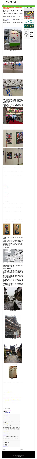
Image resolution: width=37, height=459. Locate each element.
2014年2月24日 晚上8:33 (5, 446)
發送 (31, 36)
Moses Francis (20, 456)
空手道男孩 (4, 435)
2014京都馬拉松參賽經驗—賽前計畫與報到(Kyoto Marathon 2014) (12, 8)
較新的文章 (4, 449)
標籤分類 (28, 7)
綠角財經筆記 (10, 1)
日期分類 (31, 7)
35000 (24, 29)
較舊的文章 (21, 449)
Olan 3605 (25, 32)
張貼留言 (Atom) (7, 412)
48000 (24, 34)
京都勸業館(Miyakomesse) (10, 19)
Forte (16, 456)
